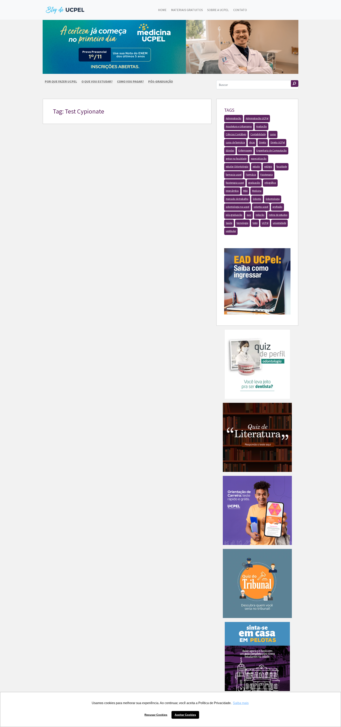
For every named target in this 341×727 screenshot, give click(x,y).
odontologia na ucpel (237, 207)
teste (255, 223)
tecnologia (242, 223)
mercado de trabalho (237, 199)
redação (260, 215)
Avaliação (261, 126)
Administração (233, 118)
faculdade (281, 166)
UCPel (265, 223)
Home (162, 10)
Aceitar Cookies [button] (185, 714)
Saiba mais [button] (241, 703)
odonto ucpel (261, 207)
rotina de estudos (278, 215)
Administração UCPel (257, 118)
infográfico (270, 182)
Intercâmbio (232, 191)
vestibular (231, 231)
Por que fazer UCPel (61, 81)
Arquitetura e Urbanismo (239, 126)
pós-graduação (234, 215)
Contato (240, 10)
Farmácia (251, 174)
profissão (277, 207)
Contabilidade (258, 134)
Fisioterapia (266, 174)
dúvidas (230, 150)
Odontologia (273, 199)
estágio (268, 166)
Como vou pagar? (130, 81)
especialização (259, 158)
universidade (279, 223)
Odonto (257, 199)
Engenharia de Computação (271, 150)
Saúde (229, 223)
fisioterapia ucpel (235, 182)
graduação (254, 182)
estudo (256, 166)
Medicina (256, 191)
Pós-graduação (160, 81)
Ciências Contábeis (236, 134)
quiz (249, 215)
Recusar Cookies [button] (155, 714)
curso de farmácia (235, 142)
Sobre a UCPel (218, 10)
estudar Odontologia (237, 166)
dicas (252, 142)
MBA (245, 191)
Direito (262, 142)
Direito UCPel (278, 142)
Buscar (294, 83)
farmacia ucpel (234, 174)
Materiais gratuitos (187, 10)
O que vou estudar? (97, 81)
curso (273, 134)
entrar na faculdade (236, 158)
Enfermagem (245, 150)
